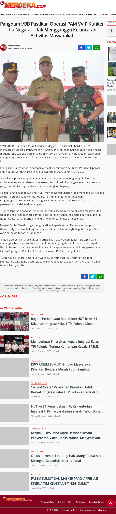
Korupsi (34, 14)
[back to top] (111, 503)
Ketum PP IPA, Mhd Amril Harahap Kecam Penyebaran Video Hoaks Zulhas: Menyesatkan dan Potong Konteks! (65, 438)
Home (2, 14)
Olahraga (82, 14)
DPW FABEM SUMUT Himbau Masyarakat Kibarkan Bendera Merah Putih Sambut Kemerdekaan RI (61, 369)
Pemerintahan (69, 14)
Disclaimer (80, 502)
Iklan (70, 502)
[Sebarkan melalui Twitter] (88, 47)
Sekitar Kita (93, 14)
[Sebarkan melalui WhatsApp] (96, 47)
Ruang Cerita (38, 429)
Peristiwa (104, 14)
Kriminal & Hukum (14, 14)
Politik (26, 14)
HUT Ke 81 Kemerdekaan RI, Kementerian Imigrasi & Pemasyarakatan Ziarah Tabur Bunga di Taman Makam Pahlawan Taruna (66, 411)
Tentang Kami (47, 502)
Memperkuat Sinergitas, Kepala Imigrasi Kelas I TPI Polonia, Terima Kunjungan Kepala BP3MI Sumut (65, 346)
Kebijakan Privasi (96, 502)
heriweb (102, 510)
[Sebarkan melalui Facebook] (81, 47)
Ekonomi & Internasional (50, 14)
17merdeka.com (65, 510)
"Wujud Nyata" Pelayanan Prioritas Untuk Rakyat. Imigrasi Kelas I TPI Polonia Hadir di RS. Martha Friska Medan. (65, 392)
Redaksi (61, 502)
